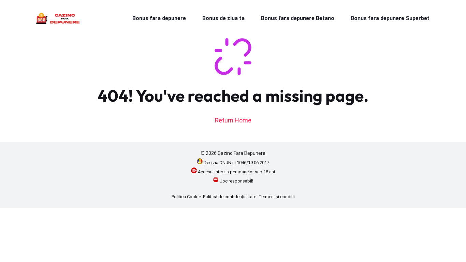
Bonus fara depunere (159, 18)
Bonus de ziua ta (223, 18)
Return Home (233, 120)
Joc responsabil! (236, 181)
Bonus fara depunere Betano (297, 18)
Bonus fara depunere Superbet (390, 18)
